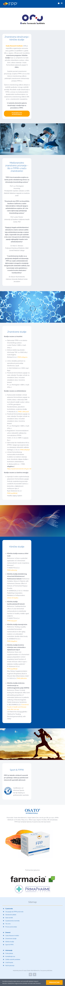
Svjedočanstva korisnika (12, 921)
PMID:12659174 (22, 357)
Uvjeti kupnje (9, 962)
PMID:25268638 (12, 493)
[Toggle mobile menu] (62, 3)
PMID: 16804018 (23, 411)
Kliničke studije (9, 941)
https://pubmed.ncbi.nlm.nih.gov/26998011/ (22, 469)
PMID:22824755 (12, 570)
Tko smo (8, 924)
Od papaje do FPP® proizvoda (14, 911)
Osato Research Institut (12, 935)
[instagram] (30, 974)
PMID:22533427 (12, 621)
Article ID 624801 (12, 598)
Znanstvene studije (10, 938)
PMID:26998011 (12, 641)
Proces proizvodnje (11, 927)
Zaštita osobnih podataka (12, 959)
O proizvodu (9, 908)
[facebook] (34, 974)
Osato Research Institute (14, 46)
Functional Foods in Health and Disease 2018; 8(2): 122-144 (18, 707)
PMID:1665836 (25, 450)
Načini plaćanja (9, 965)
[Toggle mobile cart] (58, 3)
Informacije (8, 950)
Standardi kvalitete (10, 914)
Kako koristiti (9, 917)
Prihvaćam (54, 982)
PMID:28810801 (22, 678)
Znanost (7, 932)
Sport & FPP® (9, 944)
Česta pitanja (9, 953)
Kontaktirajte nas (10, 956)
